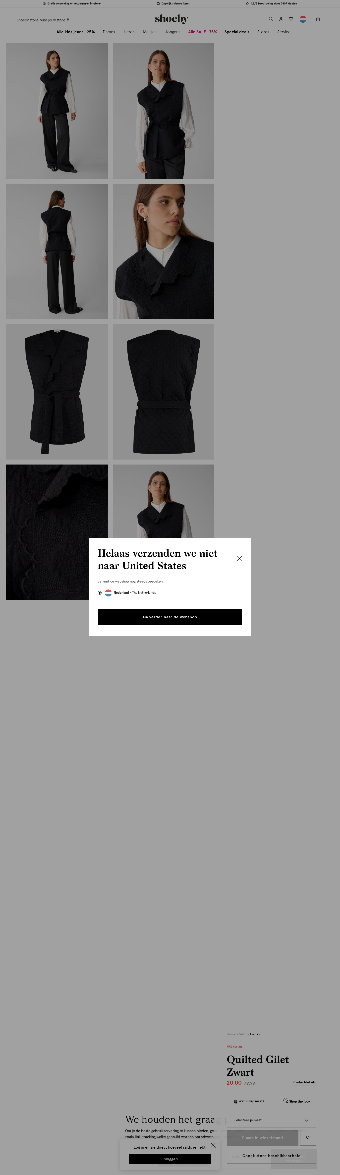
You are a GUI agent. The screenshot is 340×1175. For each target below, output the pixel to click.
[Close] (239, 558)
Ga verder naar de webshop (170, 617)
